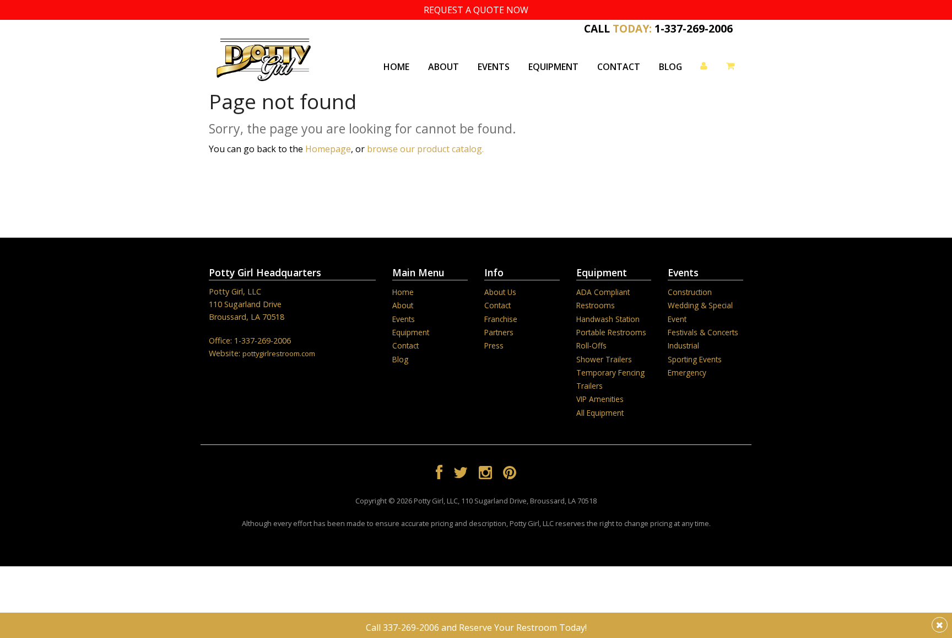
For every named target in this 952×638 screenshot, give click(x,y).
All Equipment (600, 413)
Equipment (553, 67)
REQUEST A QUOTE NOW (476, 10)
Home (396, 67)
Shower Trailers (604, 359)
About (443, 67)
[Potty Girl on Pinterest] (510, 474)
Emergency (687, 372)
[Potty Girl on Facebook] (439, 474)
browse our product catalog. (425, 149)
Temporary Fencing (610, 372)
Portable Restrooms (611, 332)
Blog (670, 67)
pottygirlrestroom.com (278, 353)
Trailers (589, 385)
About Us (500, 292)
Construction (690, 292)
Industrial (683, 345)
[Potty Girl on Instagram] (485, 474)
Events (494, 67)
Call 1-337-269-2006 (658, 27)
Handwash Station (608, 319)
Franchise (500, 319)
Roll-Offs (591, 345)
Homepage (328, 149)
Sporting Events (695, 359)
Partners (498, 332)
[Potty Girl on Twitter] (460, 474)
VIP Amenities (600, 399)
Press (494, 345)
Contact (618, 67)
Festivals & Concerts (703, 332)
